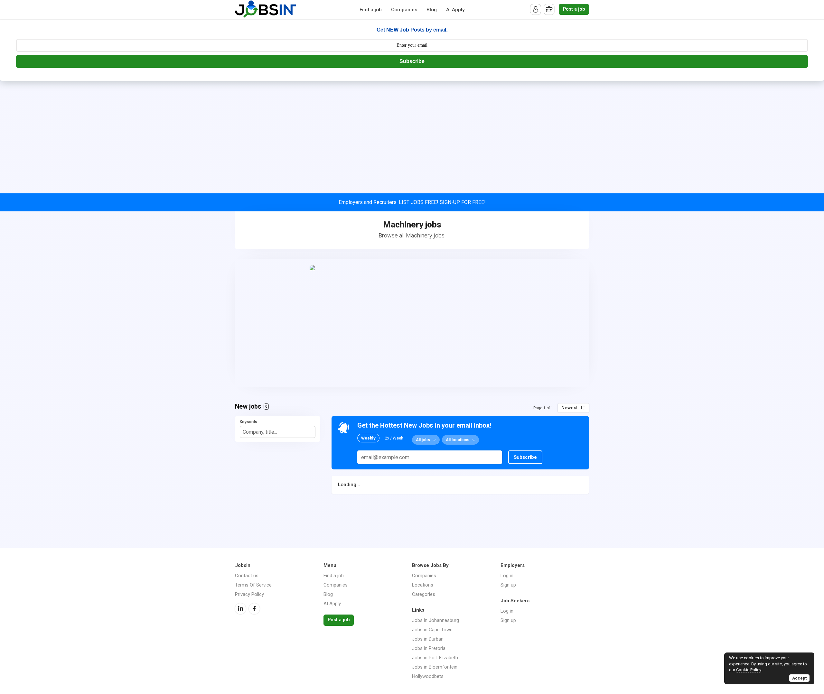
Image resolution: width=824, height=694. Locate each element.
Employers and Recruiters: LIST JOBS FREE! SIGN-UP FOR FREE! (412, 202)
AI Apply (455, 10)
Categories (423, 594)
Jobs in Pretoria (428, 648)
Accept (799, 678)
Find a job (371, 10)
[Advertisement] (412, 129)
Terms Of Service (253, 585)
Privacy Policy (249, 594)
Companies (404, 10)
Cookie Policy (748, 669)
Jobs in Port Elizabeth (435, 658)
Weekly (368, 438)
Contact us (246, 575)
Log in (507, 575)
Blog (431, 10)
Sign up (508, 585)
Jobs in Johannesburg (435, 620)
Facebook (254, 608)
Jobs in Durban (428, 639)
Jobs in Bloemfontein (434, 667)
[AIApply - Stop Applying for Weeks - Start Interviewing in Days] (412, 323)
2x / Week (394, 438)
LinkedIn (240, 608)
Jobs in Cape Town (432, 630)
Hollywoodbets (428, 676)
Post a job (574, 9)
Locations (422, 585)
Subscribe (412, 61)
